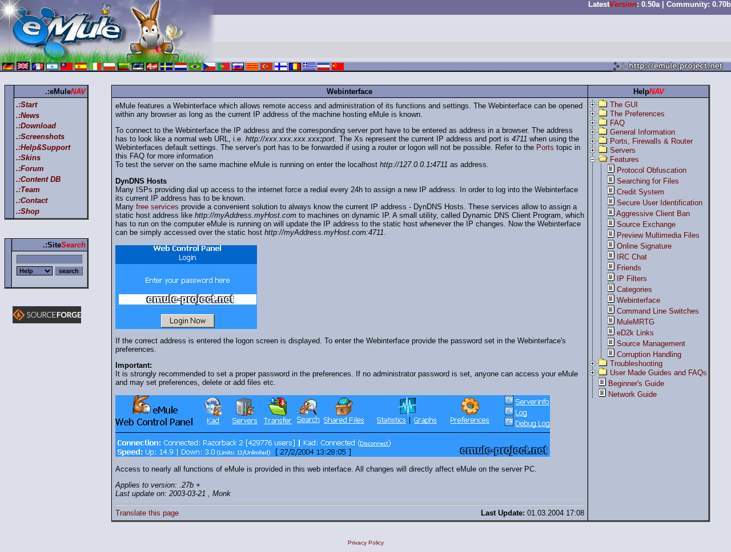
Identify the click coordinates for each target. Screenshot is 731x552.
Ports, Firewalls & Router (651, 141)
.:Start (26, 104)
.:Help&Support (43, 147)
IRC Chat (632, 257)
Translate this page (147, 513)
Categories (634, 289)
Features (624, 159)
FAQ (617, 123)
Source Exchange (646, 224)
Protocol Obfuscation (651, 170)
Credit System (640, 192)
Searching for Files (648, 181)
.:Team (28, 189)
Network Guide (632, 394)
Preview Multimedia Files (658, 235)
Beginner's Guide (636, 383)
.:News (27, 115)
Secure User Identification (659, 202)
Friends (629, 267)
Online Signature (644, 246)
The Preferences (637, 113)
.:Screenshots (40, 136)
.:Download (36, 125)
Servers (623, 150)
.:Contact (31, 200)
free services (157, 206)
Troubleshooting (636, 363)
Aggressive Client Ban (653, 213)
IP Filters (632, 278)
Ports (545, 147)
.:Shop (27, 211)
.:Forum (30, 168)
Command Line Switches (658, 311)
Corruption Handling (649, 354)
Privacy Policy (366, 542)
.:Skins (28, 157)
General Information (642, 132)
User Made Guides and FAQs (658, 372)
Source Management (651, 343)
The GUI (624, 104)
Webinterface (638, 300)
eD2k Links (635, 332)
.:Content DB (38, 179)
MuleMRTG (635, 322)
